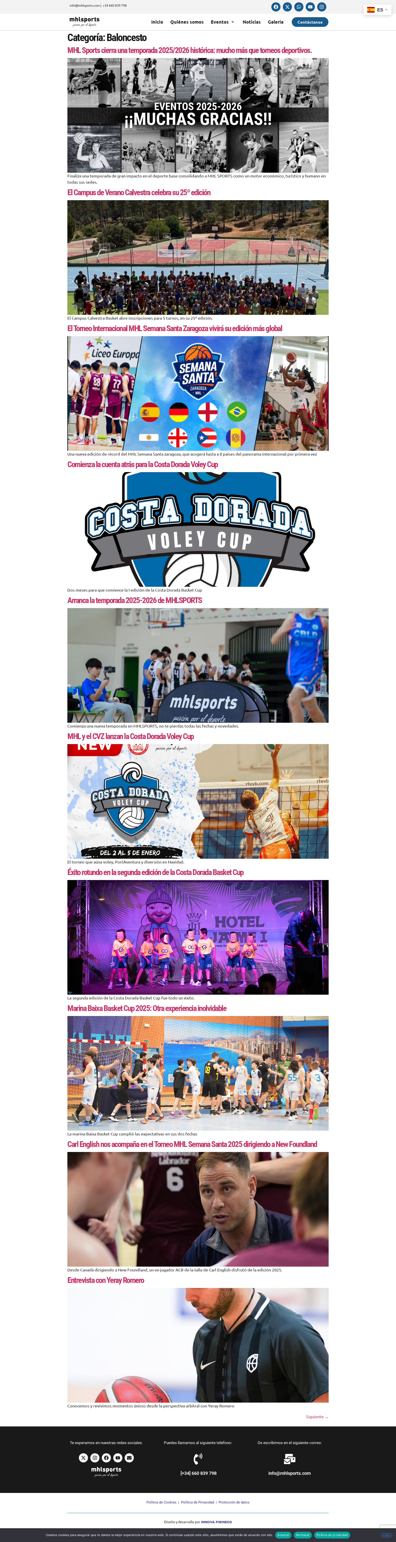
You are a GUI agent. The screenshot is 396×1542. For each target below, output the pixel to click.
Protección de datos (234, 1502)
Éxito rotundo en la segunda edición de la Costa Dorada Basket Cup (155, 872)
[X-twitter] (287, 6)
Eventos (220, 22)
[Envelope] (129, 1457)
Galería (275, 22)
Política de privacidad (332, 1535)
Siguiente (317, 1416)
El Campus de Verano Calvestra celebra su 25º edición (138, 192)
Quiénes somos (187, 22)
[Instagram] (321, 6)
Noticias (252, 22)
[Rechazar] (387, 1535)
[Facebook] (275, 6)
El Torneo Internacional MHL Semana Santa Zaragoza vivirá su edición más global (174, 328)
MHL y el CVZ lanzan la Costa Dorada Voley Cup (130, 736)
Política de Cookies (161, 1502)
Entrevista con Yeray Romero (105, 1280)
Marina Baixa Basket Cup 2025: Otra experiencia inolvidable (146, 1008)
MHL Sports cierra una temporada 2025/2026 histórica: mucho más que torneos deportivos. (189, 50)
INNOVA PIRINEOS (216, 1522)
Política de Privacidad (197, 1502)
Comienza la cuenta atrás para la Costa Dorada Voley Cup (142, 464)
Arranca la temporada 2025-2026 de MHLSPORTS (134, 600)
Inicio (157, 22)
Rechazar (303, 1535)
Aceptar (283, 1535)
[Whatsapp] (298, 6)
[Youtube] (310, 6)
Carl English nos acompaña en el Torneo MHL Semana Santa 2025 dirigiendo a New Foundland (192, 1144)
